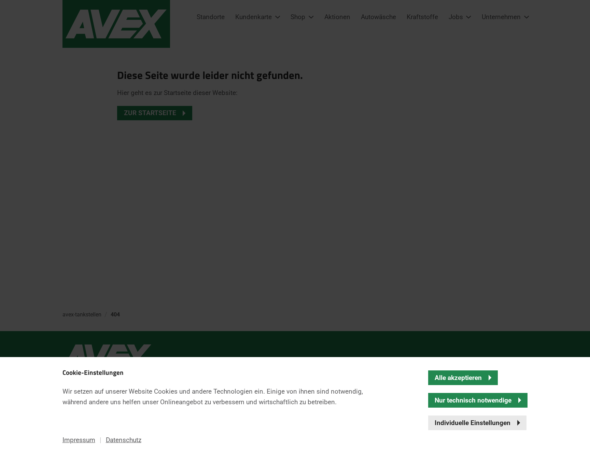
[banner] (295, 225)
